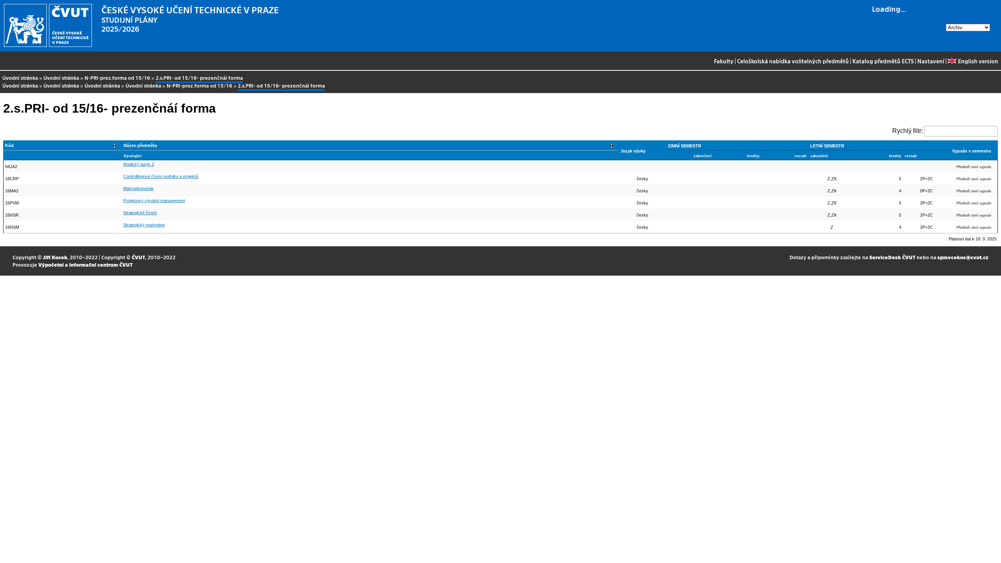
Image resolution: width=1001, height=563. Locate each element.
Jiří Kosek (55, 257)
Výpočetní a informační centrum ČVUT (85, 264)
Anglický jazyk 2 (138, 164)
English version (978, 61)
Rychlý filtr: (907, 130)
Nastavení (930, 61)
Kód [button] (9, 145)
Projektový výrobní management (154, 200)
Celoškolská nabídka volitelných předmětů (793, 61)
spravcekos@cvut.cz (962, 257)
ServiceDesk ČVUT (892, 257)
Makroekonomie (138, 188)
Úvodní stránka (20, 78)
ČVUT (138, 257)
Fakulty (724, 61)
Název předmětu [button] (140, 145)
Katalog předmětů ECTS (883, 61)
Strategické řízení (140, 212)
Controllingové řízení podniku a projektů (160, 176)
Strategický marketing (144, 224)
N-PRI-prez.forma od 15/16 (117, 78)
